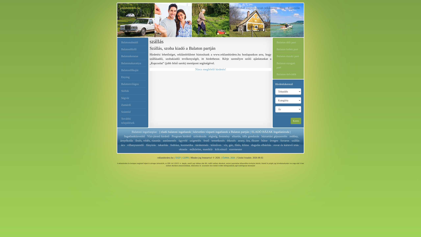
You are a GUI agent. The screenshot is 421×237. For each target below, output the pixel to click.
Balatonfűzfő (128, 49)
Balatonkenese (129, 56)
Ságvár (125, 98)
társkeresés (201, 145)
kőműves (216, 145)
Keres (296, 120)
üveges (274, 140)
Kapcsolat (294, 8)
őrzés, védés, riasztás (148, 140)
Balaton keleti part (287, 49)
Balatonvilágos (130, 84)
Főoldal (215, 8)
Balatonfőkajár (130, 70)
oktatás (183, 149)
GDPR (186, 158)
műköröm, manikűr (201, 149)
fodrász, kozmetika (181, 145)
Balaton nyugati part (286, 65)
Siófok (125, 90)
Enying (125, 77)
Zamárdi (126, 104)
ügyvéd (183, 140)
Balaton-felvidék (286, 74)
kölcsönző (221, 149)
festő (206, 140)
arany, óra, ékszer (248, 140)
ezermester (235, 149)
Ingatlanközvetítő (134, 136)
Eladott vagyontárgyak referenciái (256, 8)
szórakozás (199, 136)
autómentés (169, 140)
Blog (282, 8)
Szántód (126, 111)
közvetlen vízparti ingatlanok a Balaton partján (221, 131)
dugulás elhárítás (261, 145)
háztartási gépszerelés (274, 136)
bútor (264, 140)
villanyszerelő (135, 145)
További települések (128, 120)
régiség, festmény (219, 136)
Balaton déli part (286, 42)
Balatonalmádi (129, 42)
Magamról (228, 8)
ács (123, 145)
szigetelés (195, 140)
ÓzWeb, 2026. (229, 158)
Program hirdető (181, 136)
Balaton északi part (288, 56)
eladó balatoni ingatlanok (176, 131)
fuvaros (284, 140)
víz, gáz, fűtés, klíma (236, 145)
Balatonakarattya (131, 63)
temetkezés (218, 140)
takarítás (163, 145)
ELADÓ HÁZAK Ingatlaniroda (270, 131)
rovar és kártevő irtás (286, 145)
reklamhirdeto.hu (130, 8)
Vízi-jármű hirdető (158, 136)
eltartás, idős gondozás (245, 136)
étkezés (231, 140)
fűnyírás (151, 145)
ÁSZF (178, 158)
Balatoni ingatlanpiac (144, 131)
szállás (295, 140)
